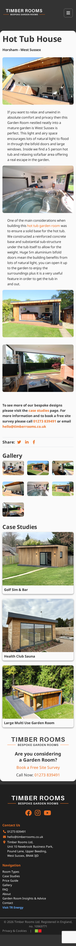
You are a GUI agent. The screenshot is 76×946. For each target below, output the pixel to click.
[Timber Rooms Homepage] (24, 12)
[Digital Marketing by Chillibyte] (38, 930)
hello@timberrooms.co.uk (24, 426)
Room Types (10, 872)
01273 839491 (44, 421)
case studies (39, 410)
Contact (7, 903)
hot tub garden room (43, 225)
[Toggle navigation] (68, 13)
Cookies (21, 931)
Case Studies (11, 876)
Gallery (7, 885)
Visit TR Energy (12, 907)
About (6, 894)
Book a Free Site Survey (38, 767)
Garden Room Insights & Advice (24, 898)
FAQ (5, 889)
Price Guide (10, 880)
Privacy (7, 931)
